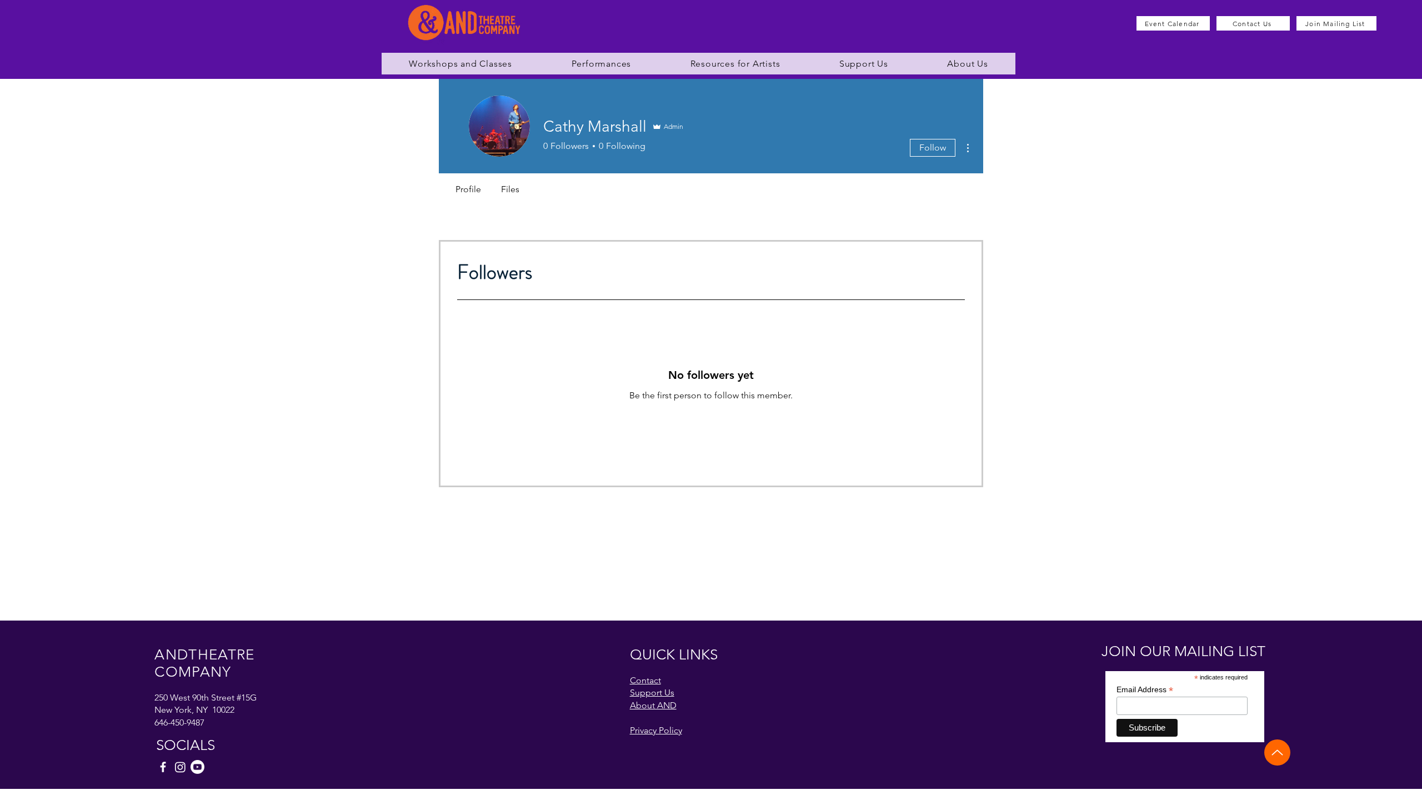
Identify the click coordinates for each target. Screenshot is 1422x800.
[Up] (1277, 752)
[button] (460, 63)
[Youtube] (197, 767)
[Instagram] (180, 767)
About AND (653, 705)
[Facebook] (163, 767)
